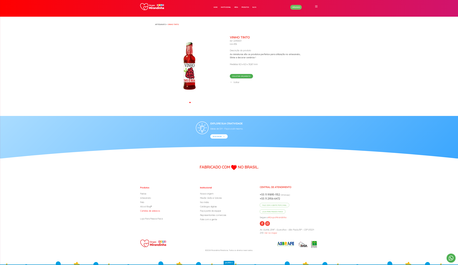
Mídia (236, 7)
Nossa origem (206, 193)
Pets (142, 202)
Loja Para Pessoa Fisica (151, 218)
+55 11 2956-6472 (270, 198)
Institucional (226, 7)
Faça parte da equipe (210, 210)
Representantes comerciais (213, 215)
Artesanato (160, 24)
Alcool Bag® (146, 206)
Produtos (245, 7)
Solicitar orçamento (241, 76)
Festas (143, 193)
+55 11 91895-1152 (270, 194)
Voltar (236, 82)
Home (215, 7)
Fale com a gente (208, 219)
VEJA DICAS (217, 136)
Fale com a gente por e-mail (274, 205)
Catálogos (296, 7)
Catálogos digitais (208, 206)
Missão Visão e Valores (211, 198)
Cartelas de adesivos (150, 210)
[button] (190, 102)
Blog (254, 7)
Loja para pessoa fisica (272, 212)
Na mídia (204, 202)
